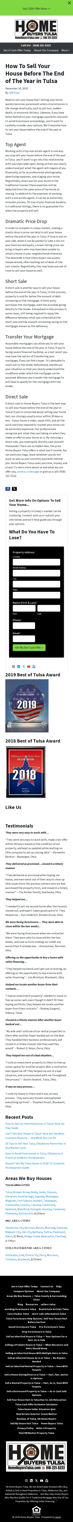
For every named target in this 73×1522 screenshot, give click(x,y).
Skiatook (10, 1209)
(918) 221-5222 (42, 45)
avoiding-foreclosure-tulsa (20, 1309)
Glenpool (11, 1196)
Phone (17, 620)
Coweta (25, 1205)
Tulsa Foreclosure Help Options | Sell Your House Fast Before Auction (36, 1320)
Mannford (23, 1209)
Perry (42, 1255)
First (15, 614)
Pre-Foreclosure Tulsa (52, 1327)
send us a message (28, 472)
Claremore (48, 1205)
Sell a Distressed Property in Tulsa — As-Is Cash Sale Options (37, 1393)
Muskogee (52, 1196)
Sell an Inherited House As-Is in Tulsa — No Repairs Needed (37, 1359)
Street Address (19, 567)
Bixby (34, 1192)
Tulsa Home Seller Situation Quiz (37, 1409)
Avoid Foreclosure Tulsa (22, 1327)
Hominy (47, 1209)
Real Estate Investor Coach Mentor (36, 1414)
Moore (40, 1228)
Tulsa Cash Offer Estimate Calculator (36, 1404)
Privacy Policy (25, 1428)
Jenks (42, 1192)
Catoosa (36, 1205)
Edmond (62, 1228)
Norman (29, 1228)
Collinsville (12, 1205)
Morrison (52, 1255)
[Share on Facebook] (7, 489)
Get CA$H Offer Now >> (36, 9)
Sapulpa (39, 1196)
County (16, 556)
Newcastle (47, 1236)
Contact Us (46, 1286)
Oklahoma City (14, 1228)
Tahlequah (49, 1201)
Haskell (37, 1201)
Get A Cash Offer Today (17, 50)
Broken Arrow (21, 1192)
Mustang (50, 1228)
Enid (21, 1255)
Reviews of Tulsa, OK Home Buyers (36, 1419)
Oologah (35, 1209)
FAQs (59, 1286)
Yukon (8, 1236)
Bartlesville (26, 1213)
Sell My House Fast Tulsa (24, 1423)
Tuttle (48, 1232)
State (15, 589)
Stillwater (11, 1255)
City (14, 578)
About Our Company (46, 50)
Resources (32, 1304)
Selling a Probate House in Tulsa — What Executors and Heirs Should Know (36, 1346)
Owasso (51, 1192)
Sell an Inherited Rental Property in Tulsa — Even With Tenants (36, 1368)
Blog (20, 1304)
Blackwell (24, 1259)
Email (17, 633)
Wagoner (10, 1201)
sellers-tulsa (48, 1304)
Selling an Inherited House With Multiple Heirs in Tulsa (36, 1353)
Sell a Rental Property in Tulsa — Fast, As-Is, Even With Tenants (36, 1384)
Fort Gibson (24, 1201)
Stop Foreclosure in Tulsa (36, 1331)
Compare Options (23, 1291)
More (64, 50)
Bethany (37, 1232)
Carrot (58, 1517)
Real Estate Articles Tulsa (54, 1309)
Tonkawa (10, 1259)
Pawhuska (11, 1213)
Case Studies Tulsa (18, 1314)
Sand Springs (25, 1196)
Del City (26, 1232)
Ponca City (31, 1255)
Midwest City (13, 1232)
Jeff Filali (14, 93)
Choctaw (60, 1236)
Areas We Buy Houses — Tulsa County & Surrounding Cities (36, 1297)
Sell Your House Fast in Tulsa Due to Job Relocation (36, 1400)
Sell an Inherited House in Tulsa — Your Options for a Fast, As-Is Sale (36, 1338)
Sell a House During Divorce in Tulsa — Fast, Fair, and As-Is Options (36, 1376)
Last (39, 614)
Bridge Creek (32, 1236)
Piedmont (59, 1232)
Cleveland (59, 1209)
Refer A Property (46, 1428)
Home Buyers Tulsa (52, 1423)
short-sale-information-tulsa (49, 1314)
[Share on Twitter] (14, 489)
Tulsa (8, 1192)
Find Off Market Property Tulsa (36, 1433)
